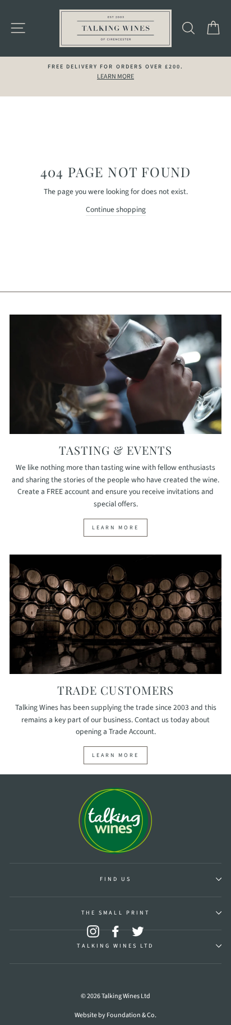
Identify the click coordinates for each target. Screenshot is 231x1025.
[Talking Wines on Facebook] (115, 931)
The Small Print (115, 913)
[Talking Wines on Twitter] (138, 931)
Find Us (115, 879)
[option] (115, 72)
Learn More (115, 528)
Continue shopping (116, 209)
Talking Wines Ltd (115, 946)
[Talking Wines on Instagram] (93, 931)
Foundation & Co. (131, 1015)
